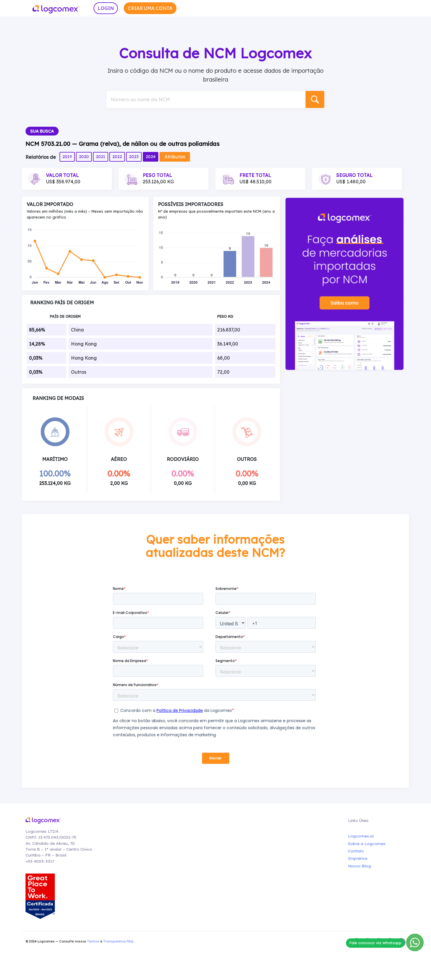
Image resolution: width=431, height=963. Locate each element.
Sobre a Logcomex (367, 843)
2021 (100, 156)
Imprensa (357, 858)
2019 (67, 156)
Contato (356, 850)
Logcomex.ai (361, 835)
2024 (150, 156)
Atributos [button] (174, 157)
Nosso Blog (359, 865)
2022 (117, 156)
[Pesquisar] (315, 99)
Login (106, 8)
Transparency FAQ (118, 941)
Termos (93, 941)
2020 (84, 156)
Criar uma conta (150, 8)
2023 (134, 156)
